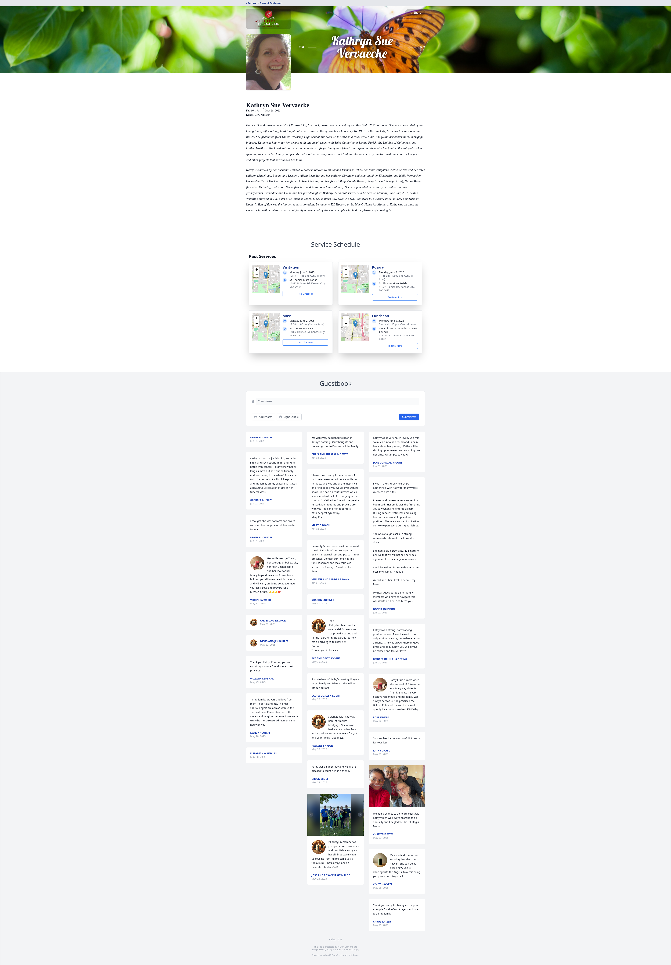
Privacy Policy (325, 949)
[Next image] (360, 814)
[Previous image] (311, 814)
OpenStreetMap (339, 955)
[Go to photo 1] (334, 833)
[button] (266, 275)
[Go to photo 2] (336, 833)
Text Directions (305, 293)
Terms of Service (345, 949)
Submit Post (409, 416)
